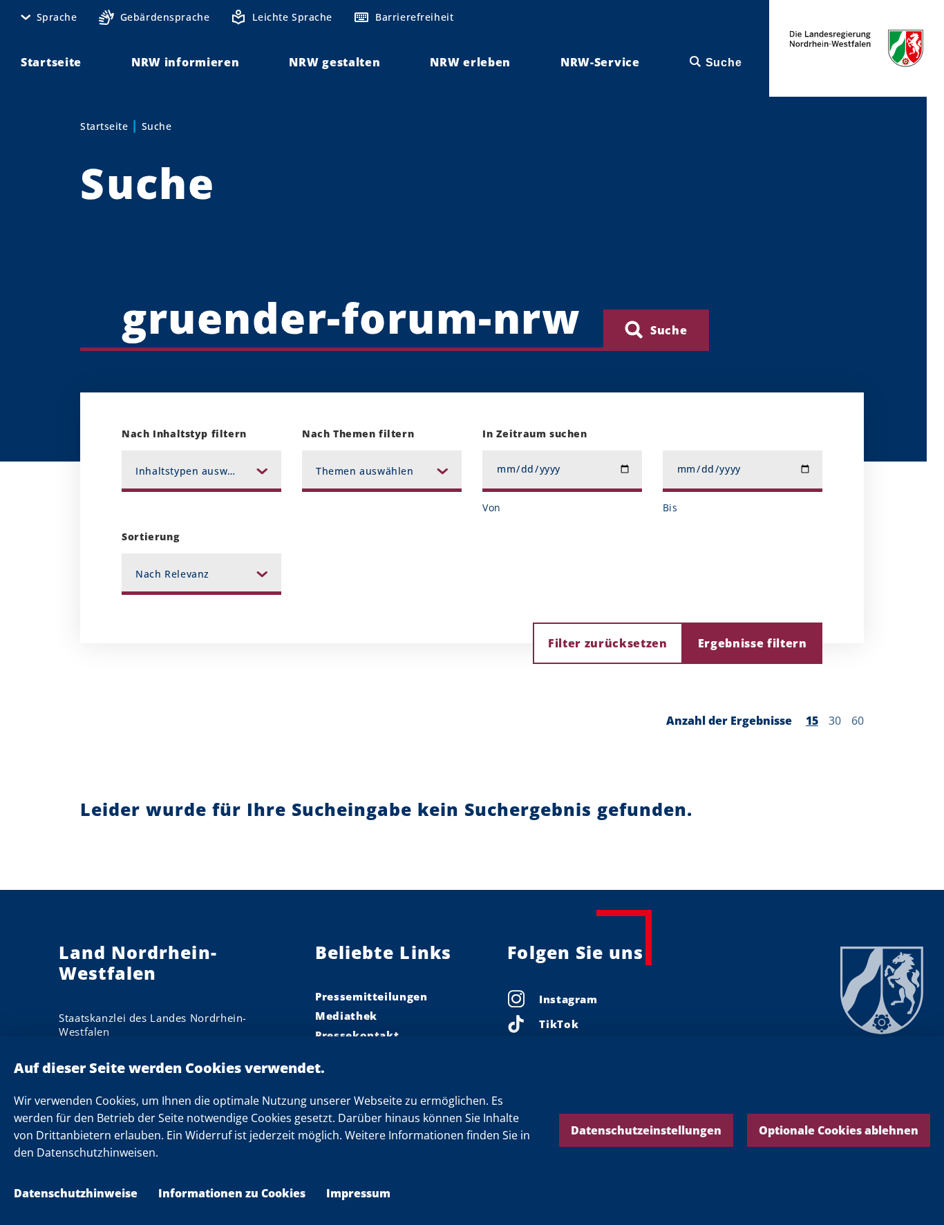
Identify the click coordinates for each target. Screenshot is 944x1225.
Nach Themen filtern (358, 433)
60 (857, 720)
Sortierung (150, 536)
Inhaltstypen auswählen (195, 470)
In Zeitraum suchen (534, 433)
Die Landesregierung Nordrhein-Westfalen (856, 48)
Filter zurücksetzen (608, 643)
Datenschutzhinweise (76, 1193)
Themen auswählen (364, 470)
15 (812, 720)
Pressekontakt (357, 1035)
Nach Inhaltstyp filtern (184, 433)
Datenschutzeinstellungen (646, 1130)
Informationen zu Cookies (231, 1193)
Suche (157, 126)
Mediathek (346, 1016)
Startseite (104, 126)
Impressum (358, 1193)
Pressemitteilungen (371, 996)
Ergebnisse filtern (752, 643)
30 (835, 720)
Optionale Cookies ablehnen (838, 1130)
